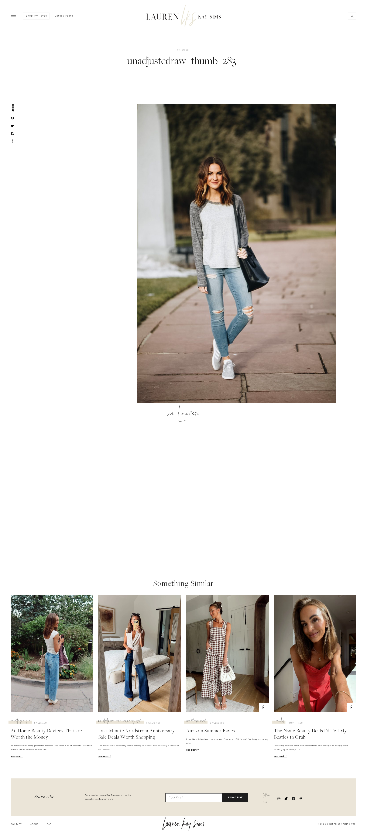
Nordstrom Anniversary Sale (120, 721)
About (34, 824)
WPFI (353, 824)
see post (16, 756)
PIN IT (238, 253)
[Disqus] (183, 498)
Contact (16, 824)
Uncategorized (21, 721)
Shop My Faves (36, 16)
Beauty (279, 721)
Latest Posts (64, 16)
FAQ (49, 824)
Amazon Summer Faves (210, 731)
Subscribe (235, 798)
